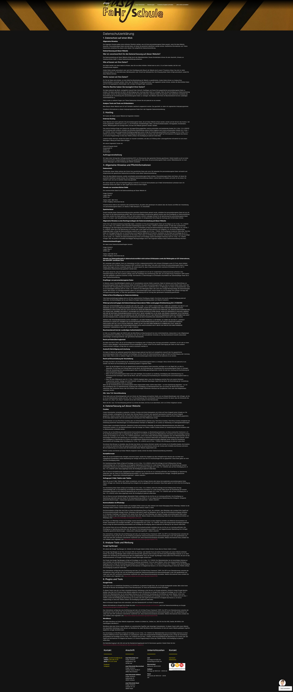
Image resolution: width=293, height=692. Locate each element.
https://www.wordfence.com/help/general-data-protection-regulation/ (123, 645)
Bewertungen (150, 4)
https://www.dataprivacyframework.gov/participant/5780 (140, 576)
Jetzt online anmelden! (182, 4)
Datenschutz (172, 659)
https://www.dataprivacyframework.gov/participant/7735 (140, 539)
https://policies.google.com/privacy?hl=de (115, 607)
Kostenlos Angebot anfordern (165, 4)
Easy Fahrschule (140, 4)
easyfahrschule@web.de (115, 658)
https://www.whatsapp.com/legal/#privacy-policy (127, 518)
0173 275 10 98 (112, 661)
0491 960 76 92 (113, 659)
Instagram (106, 666)
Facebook (106, 664)
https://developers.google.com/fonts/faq (147, 605)
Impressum (172, 658)
